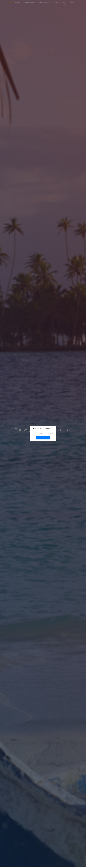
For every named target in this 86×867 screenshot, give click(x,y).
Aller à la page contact (43, 438)
